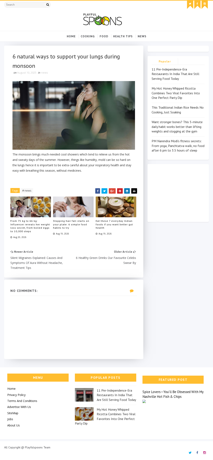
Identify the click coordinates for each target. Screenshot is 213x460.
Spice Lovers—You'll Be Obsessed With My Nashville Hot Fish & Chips (173, 394)
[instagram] (205, 5)
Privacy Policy (16, 395)
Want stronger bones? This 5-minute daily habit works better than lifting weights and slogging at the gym (177, 126)
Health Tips (123, 36)
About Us (13, 425)
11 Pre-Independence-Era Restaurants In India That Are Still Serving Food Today (175, 74)
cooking (88, 36)
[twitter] (190, 5)
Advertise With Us (19, 407)
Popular (165, 61)
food (104, 36)
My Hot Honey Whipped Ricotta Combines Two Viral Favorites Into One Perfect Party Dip (176, 93)
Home (71, 36)
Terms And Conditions (22, 401)
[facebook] (197, 5)
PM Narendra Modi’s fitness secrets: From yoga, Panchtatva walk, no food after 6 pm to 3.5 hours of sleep (178, 145)
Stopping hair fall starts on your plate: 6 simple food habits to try (71, 224)
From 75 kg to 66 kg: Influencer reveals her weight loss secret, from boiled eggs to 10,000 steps (30, 226)
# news (26, 190)
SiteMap (12, 413)
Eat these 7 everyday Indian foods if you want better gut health (114, 224)
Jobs (10, 419)
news (142, 36)
